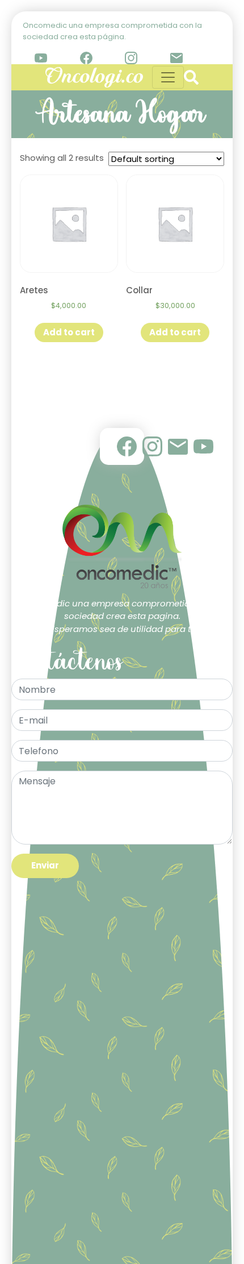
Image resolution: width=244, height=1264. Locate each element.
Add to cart (69, 332)
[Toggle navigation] (168, 77)
